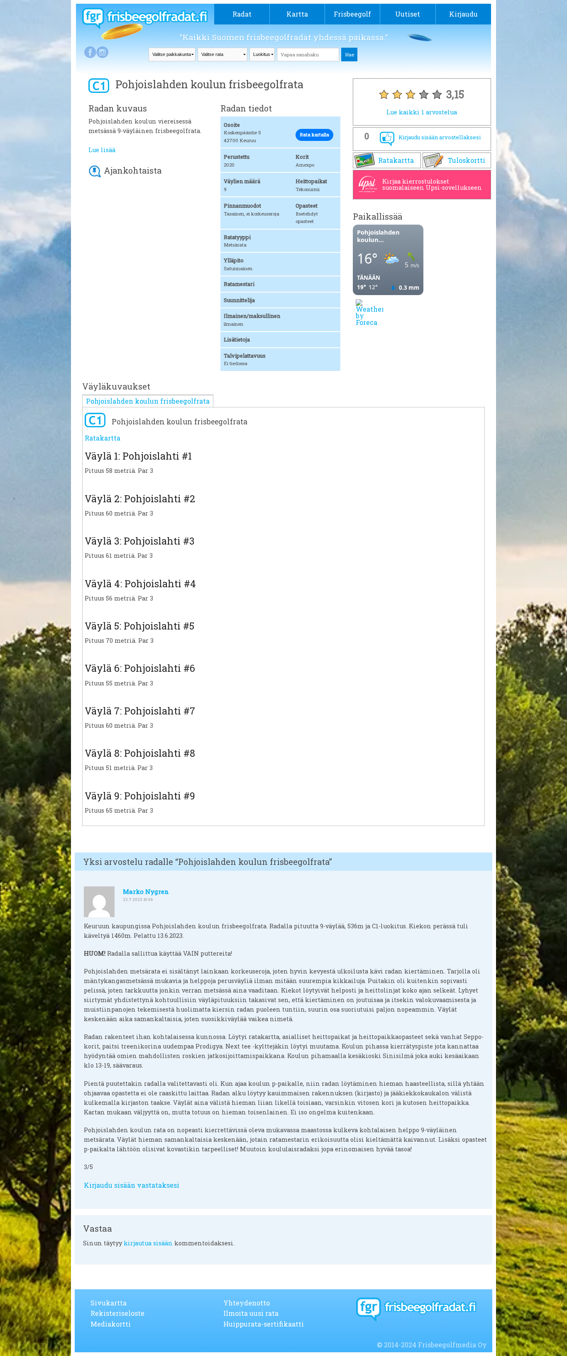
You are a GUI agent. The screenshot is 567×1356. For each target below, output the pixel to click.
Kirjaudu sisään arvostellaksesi (439, 137)
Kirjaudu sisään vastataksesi (131, 1185)
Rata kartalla (314, 134)
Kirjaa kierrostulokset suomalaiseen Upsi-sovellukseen (432, 184)
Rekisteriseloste (117, 1313)
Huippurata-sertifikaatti (263, 1324)
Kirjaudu (463, 14)
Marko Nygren (146, 891)
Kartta (297, 14)
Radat (242, 14)
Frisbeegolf (352, 14)
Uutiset (407, 14)
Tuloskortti (466, 160)
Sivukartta (108, 1302)
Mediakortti (110, 1324)
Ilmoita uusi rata (251, 1313)
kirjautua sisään (148, 1243)
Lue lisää (101, 150)
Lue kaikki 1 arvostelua (421, 112)
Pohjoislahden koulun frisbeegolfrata (148, 401)
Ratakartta (396, 160)
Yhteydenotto (246, 1302)
